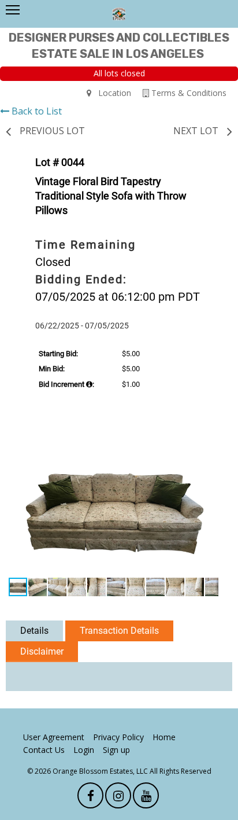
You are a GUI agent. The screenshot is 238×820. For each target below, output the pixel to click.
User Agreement (53, 737)
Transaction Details (119, 630)
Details (34, 630)
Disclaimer (42, 651)
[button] (208, 447)
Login (83, 749)
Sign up (116, 749)
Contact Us (44, 749)
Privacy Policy (118, 737)
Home (164, 737)
